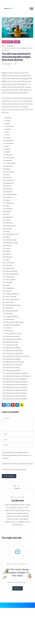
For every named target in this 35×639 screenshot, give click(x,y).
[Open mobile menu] (30, 9)
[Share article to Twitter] (8, 405)
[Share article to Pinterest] (13, 405)
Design (17, 41)
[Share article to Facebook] (4, 405)
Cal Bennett (8, 64)
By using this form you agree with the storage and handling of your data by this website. (17, 455)
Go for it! (17, 588)
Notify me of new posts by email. (14, 469)
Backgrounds (7, 41)
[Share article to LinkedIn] (17, 405)
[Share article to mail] (22, 405)
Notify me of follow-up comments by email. (18, 463)
